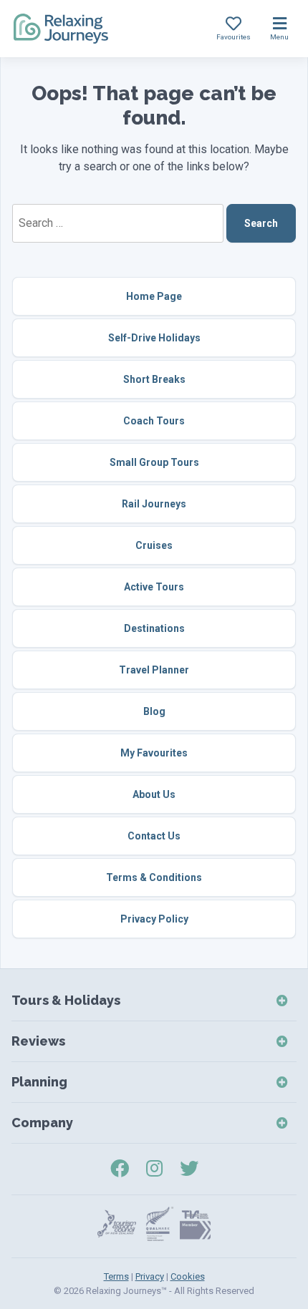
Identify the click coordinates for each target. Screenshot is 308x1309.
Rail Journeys (154, 504)
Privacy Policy (154, 919)
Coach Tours (154, 421)
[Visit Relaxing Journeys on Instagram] (154, 1168)
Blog (154, 711)
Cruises (154, 545)
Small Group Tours (154, 462)
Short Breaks (154, 379)
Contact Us (154, 836)
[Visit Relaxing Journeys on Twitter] (189, 1168)
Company (42, 1122)
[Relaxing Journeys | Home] (61, 28)
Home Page (154, 296)
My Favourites (154, 753)
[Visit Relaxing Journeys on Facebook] (119, 1168)
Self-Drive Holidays (154, 338)
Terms (116, 1276)
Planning (39, 1081)
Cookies (187, 1276)
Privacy (149, 1276)
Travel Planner (154, 670)
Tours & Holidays (65, 1000)
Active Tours (154, 587)
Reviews (38, 1040)
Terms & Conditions (154, 877)
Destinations (154, 628)
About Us (154, 794)
